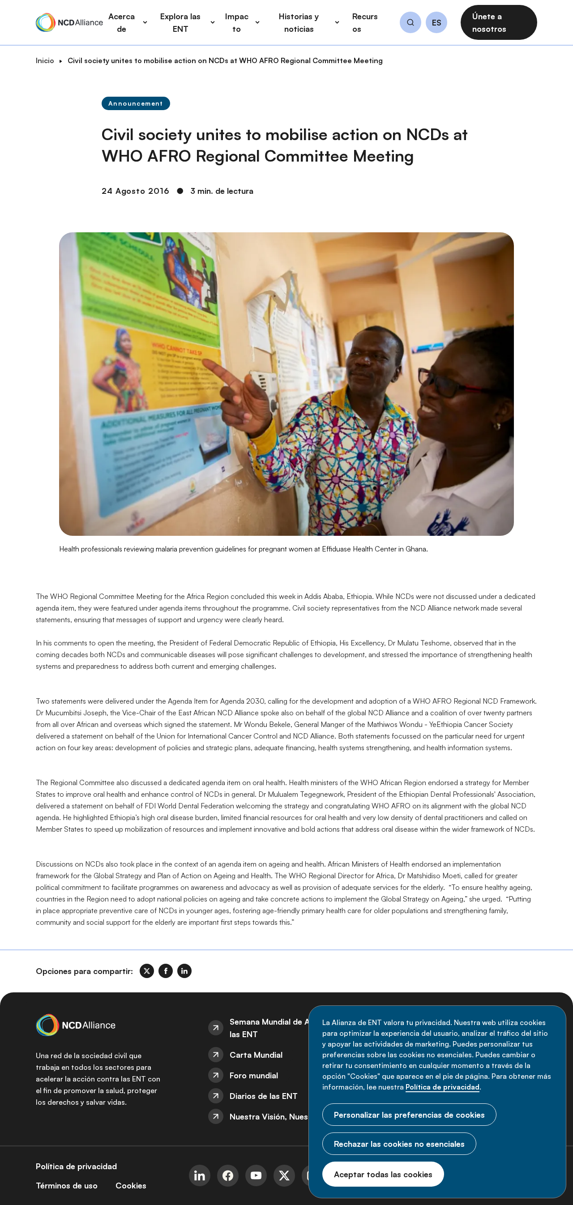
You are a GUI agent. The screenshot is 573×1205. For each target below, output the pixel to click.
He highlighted (85, 817)
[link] (147, 971)
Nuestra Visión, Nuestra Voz (282, 1116)
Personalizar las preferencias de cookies (409, 1115)
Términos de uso (67, 1185)
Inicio (45, 60)
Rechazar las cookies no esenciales (399, 1144)
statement (214, 724)
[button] (410, 23)
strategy (477, 782)
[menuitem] (286, 1028)
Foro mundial (254, 1075)
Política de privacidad (442, 1086)
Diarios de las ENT (264, 1096)
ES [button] (436, 22)
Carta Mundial (256, 1055)
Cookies (130, 1185)
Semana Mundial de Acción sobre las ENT (292, 1028)
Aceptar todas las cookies (383, 1174)
